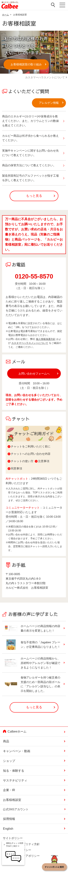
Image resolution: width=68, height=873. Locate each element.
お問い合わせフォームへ (34, 373)
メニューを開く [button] (62, 5)
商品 (6, 741)
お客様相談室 (12, 799)
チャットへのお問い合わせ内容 (30, 453)
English (8, 828)
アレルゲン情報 (49, 102)
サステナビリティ (15, 780)
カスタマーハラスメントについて (45, 77)
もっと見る (34, 196)
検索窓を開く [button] (53, 5)
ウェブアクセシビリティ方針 (21, 844)
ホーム (5, 14)
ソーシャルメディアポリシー (21, 855)
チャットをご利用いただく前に (30, 446)
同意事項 (16, 468)
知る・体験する (13, 770)
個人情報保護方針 (46, 339)
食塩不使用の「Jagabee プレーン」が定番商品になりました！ (40, 644)
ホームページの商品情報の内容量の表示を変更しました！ (40, 628)
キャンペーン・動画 (16, 751)
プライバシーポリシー (17, 850)
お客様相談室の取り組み (26, 64)
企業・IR (9, 790)
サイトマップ (11, 861)
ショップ (9, 760)
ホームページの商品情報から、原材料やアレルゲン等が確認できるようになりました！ (40, 663)
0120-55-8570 (34, 276)
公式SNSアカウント (16, 809)
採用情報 (9, 818)
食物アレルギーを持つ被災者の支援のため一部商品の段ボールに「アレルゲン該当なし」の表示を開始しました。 (40, 684)
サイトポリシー (13, 838)
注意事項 (43, 461)
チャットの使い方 (22, 461)
